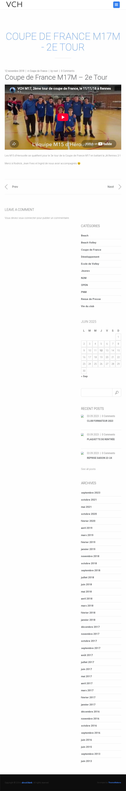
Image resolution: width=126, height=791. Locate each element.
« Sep (84, 376)
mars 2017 (87, 690)
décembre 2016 (90, 711)
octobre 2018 (89, 563)
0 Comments (108, 416)
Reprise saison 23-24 (99, 458)
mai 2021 (86, 506)
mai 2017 (86, 676)
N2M (83, 278)
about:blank (27, 783)
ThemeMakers (114, 783)
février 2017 (88, 697)
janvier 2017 (88, 704)
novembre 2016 (90, 718)
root (56, 70)
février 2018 (88, 612)
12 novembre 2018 (14, 70)
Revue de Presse (91, 299)
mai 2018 (86, 591)
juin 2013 (86, 761)
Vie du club (87, 306)
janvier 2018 (88, 619)
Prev (15, 186)
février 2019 (88, 542)
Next (111, 186)
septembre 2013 (90, 753)
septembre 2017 (90, 648)
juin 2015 (86, 746)
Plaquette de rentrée (101, 439)
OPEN (84, 285)
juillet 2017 (87, 662)
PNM (84, 292)
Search (116, 392)
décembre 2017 (90, 626)
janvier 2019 (88, 549)
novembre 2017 (90, 633)
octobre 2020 (89, 513)
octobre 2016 (89, 725)
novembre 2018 (90, 556)
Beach (84, 235)
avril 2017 (86, 683)
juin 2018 (86, 584)
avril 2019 (86, 528)
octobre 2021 (89, 499)
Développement (90, 256)
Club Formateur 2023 (100, 421)
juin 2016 (86, 739)
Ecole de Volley (90, 263)
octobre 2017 (89, 640)
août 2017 (87, 655)
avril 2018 (86, 598)
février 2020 (88, 520)
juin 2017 (86, 669)
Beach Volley (88, 242)
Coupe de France (38, 70)
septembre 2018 (90, 570)
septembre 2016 (90, 732)
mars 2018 (87, 605)
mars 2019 (87, 535)
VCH (14, 4)
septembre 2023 (90, 492)
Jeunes (85, 270)
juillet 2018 (87, 577)
